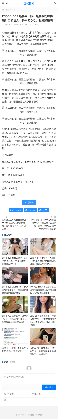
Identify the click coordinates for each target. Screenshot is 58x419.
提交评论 (49, 387)
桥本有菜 (43, 210)
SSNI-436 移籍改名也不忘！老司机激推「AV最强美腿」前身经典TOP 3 (15, 261)
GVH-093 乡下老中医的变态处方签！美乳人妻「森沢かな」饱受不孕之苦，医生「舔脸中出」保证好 (43, 224)
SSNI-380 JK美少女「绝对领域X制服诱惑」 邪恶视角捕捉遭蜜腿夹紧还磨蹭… (15, 290)
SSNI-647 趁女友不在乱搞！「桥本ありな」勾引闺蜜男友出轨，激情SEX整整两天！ (43, 261)
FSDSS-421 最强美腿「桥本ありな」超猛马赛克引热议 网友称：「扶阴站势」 (43, 351)
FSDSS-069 (15, 210)
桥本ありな (30, 210)
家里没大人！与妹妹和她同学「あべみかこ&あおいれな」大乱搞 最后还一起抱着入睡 (14, 224)
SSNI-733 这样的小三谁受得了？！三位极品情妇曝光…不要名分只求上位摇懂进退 (15, 319)
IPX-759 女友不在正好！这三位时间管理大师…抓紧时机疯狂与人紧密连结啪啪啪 (43, 290)
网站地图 (39, 415)
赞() (36, 24)
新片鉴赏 (5, 10)
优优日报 (29, 3)
